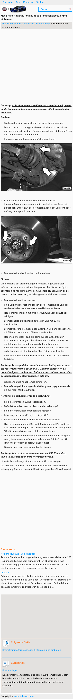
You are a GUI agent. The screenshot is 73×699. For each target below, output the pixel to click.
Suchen (40, 2)
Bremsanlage (43, 23)
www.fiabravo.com (24, 696)
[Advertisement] (36, 66)
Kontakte (28, 2)
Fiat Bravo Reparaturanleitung (18, 23)
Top (18, 2)
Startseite (7, 2)
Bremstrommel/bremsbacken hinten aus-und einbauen (31, 650)
